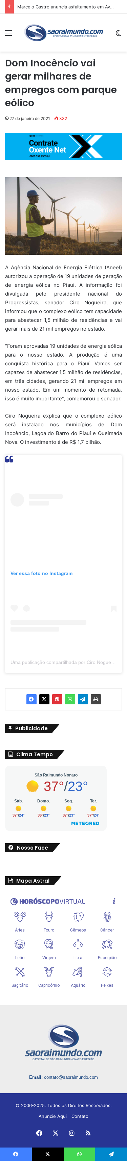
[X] (44, 699)
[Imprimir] (96, 699)
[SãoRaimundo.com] (63, 33)
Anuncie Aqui (53, 1116)
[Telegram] (83, 699)
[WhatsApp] (70, 699)
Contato (79, 1116)
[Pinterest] (57, 699)
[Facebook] (31, 699)
